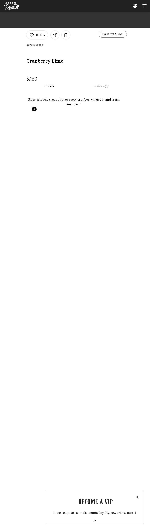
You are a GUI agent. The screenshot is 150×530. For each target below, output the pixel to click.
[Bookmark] (66, 35)
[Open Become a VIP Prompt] (94, 520)
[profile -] (134, 5)
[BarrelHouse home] (20, 6)
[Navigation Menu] (144, 6)
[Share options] (55, 35)
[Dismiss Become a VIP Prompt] (137, 497)
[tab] (49, 86)
